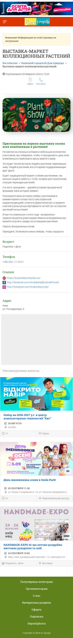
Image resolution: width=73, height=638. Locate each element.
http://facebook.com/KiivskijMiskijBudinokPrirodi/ (33, 282)
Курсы (45, 433)
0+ (7, 498)
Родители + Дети (14, 563)
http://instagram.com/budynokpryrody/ (28, 286)
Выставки (47, 563)
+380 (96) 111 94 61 (13, 262)
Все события (10, 63)
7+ (7, 433)
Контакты (41, 84)
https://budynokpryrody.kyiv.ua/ (24, 278)
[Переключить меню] (5, 21)
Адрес (30, 84)
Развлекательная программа (56, 498)
